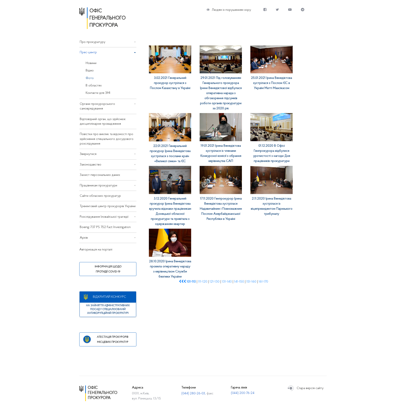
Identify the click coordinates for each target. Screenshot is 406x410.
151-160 (251, 281)
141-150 (239, 281)
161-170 (263, 281)
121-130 (214, 281)
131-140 (227, 281)
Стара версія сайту (310, 388)
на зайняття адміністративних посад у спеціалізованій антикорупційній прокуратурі (108, 309)
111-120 (202, 281)
